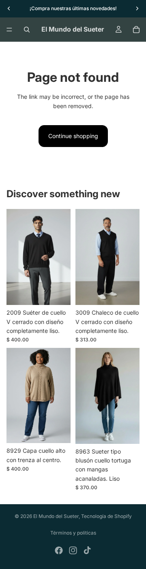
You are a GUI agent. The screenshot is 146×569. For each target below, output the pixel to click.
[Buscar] (27, 29)
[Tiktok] (87, 550)
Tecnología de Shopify (106, 516)
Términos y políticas (73, 533)
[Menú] (9, 29)
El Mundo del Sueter (56, 516)
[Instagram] (73, 550)
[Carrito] (136, 29)
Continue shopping (73, 135)
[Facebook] (59, 550)
